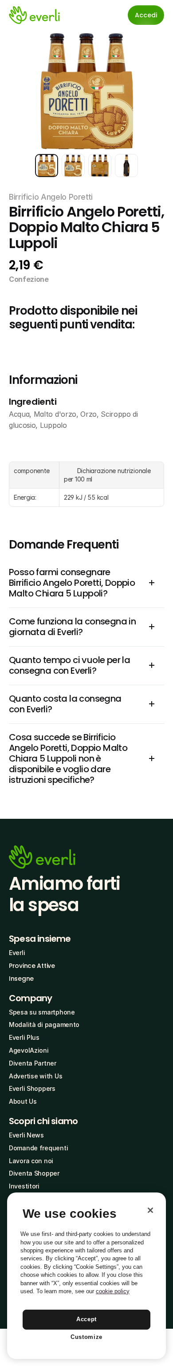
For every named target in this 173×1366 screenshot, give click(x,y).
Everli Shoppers (32, 1088)
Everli (17, 952)
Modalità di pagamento (44, 1024)
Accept (86, 1319)
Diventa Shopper (34, 1173)
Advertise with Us (35, 1076)
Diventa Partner (32, 1063)
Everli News (26, 1135)
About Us (23, 1101)
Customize (86, 1337)
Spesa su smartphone (42, 1012)
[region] (86, 1275)
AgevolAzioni (29, 1050)
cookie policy (113, 1291)
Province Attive (32, 965)
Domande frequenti (38, 1148)
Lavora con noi (31, 1161)
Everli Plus (24, 1037)
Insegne (21, 978)
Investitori (24, 1186)
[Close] (150, 1210)
